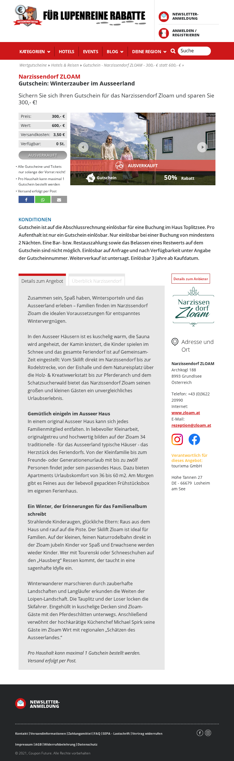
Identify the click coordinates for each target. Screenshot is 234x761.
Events (90, 51)
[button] (26, 199)
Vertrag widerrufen (147, 733)
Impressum (24, 744)
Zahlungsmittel (80, 733)
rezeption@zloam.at (191, 425)
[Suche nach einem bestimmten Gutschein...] (172, 51)
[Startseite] (79, 15)
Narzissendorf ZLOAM (49, 76)
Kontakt (21, 733)
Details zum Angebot (42, 281)
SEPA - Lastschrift (116, 733)
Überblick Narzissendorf (97, 281)
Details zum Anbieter (191, 278)
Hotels (66, 51)
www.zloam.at (186, 412)
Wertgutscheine (33, 65)
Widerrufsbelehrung (59, 744)
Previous (83, 147)
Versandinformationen (48, 733)
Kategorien (32, 51)
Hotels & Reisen (65, 65)
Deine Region (147, 51)
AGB (38, 744)
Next (201, 145)
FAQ (97, 733)
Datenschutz (87, 744)
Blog (113, 51)
